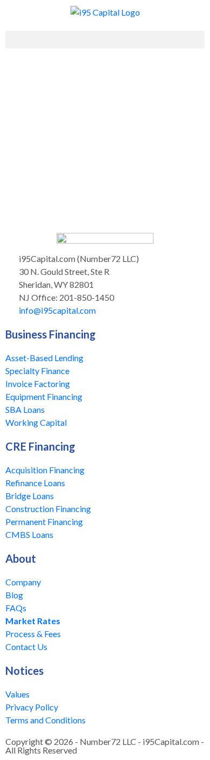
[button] (105, 40)
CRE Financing (40, 446)
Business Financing (50, 334)
